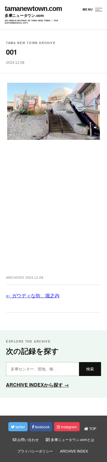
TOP (92, 428)
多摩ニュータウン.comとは (72, 439)
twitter (20, 426)
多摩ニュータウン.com (24, 15)
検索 (90, 369)
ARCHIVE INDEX (74, 450)
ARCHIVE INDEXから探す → (37, 384)
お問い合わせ (27, 439)
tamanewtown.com (33, 8)
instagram (68, 426)
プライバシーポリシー (35, 450)
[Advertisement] (53, 211)
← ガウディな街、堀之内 (32, 295)
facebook (42, 426)
